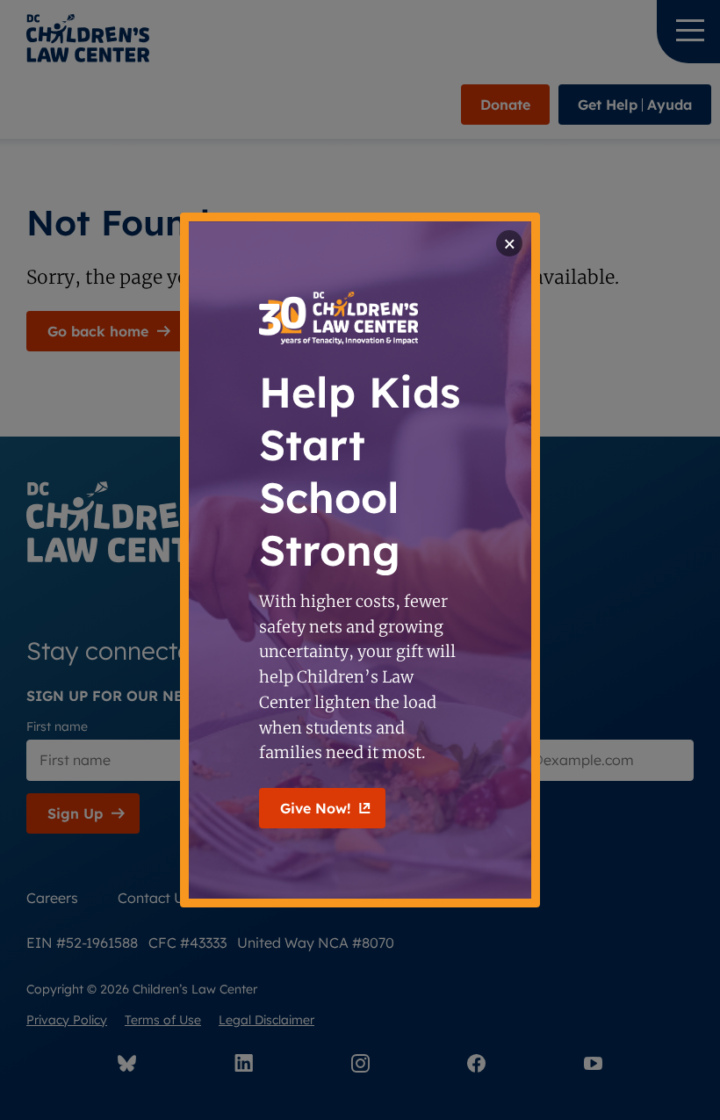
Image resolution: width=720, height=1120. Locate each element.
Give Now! (315, 808)
